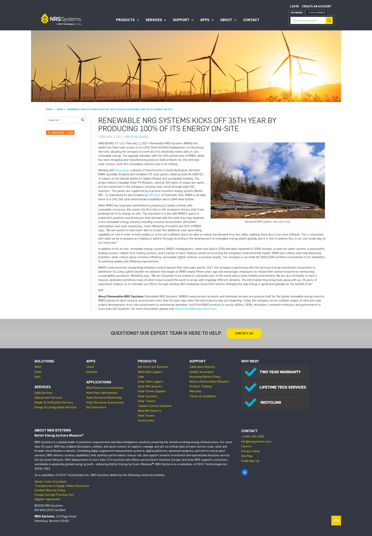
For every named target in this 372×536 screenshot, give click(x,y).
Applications (98, 382)
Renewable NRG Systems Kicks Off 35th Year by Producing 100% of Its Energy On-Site (120, 109)
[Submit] (329, 20)
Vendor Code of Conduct (50, 481)
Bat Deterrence (96, 407)
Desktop (91, 372)
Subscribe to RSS (61, 132)
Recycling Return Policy (205, 376)
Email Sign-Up (250, 461)
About (226, 20)
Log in (294, 6)
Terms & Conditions (202, 396)
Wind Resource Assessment (104, 388)
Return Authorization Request (209, 381)
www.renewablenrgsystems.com (196, 309)
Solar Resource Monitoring (103, 397)
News (60, 109)
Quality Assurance (201, 372)
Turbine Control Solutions (155, 406)
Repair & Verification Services (53, 402)
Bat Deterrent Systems (153, 367)
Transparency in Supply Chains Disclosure (61, 486)
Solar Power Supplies (152, 391)
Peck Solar (122, 170)
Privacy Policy (250, 451)
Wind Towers (146, 415)
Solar (37, 372)
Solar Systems (147, 396)
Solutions (44, 361)
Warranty (195, 391)
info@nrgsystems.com (256, 441)
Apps (204, 20)
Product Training (200, 386)
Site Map (246, 456)
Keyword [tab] (296, 12)
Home (49, 109)
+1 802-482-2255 (252, 436)
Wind (37, 367)
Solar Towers (147, 401)
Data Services (43, 393)
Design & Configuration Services (55, 407)
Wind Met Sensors (150, 411)
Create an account (317, 6)
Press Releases (136, 137)
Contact (251, 20)
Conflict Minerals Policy (49, 490)
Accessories (146, 420)
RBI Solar (154, 195)
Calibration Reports (202, 367)
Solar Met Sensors (150, 386)
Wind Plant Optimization (102, 393)
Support (181, 20)
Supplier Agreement (47, 499)
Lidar (141, 376)
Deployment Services (48, 397)
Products (125, 20)
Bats (37, 376)
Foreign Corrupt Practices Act (54, 495)
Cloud (90, 367)
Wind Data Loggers (150, 372)
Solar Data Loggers (150, 381)
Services (154, 20)
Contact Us (244, 333)
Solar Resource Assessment (105, 402)
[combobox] (311, 20)
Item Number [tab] (316, 12)
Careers (246, 446)
